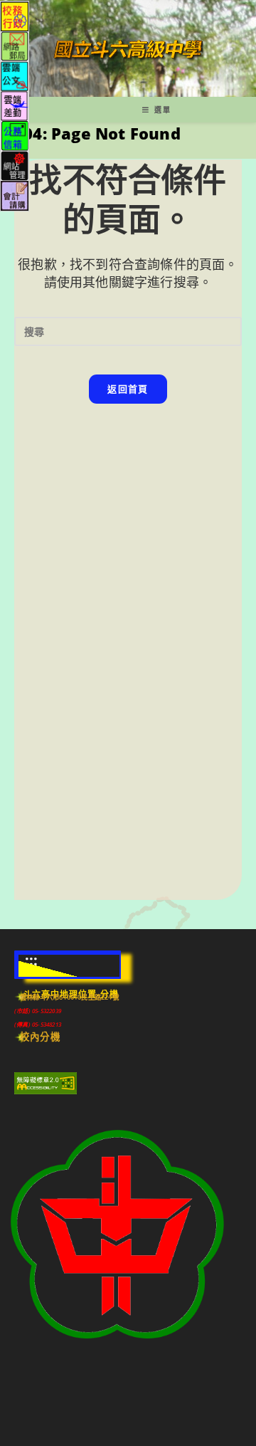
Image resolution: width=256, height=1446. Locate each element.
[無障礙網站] (45, 1082)
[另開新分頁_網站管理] (14, 165)
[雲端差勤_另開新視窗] (14, 105)
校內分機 (40, 1036)
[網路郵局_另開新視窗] (14, 45)
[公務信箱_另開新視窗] (14, 135)
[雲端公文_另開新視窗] (14, 75)
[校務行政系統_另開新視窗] (14, 15)
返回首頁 (127, 388)
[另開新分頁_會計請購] (14, 195)
